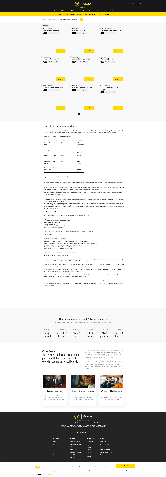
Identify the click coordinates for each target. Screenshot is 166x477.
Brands (54, 10)
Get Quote (60, 50)
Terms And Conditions (104, 444)
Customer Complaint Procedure (106, 452)
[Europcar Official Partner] (87, 4)
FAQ (53, 454)
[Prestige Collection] (78, 3)
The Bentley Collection (74, 460)
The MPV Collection (90, 452)
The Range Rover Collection (75, 452)
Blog (90, 10)
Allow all (126, 465)
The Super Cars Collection (90, 442)
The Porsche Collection (74, 447)
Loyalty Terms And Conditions (106, 449)
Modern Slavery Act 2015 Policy (106, 454)
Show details (49, 474)
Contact (97, 10)
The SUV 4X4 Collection (91, 450)
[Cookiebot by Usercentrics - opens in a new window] (38, 474)
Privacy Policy (103, 441)
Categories (63, 10)
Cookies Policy (103, 447)
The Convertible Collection (90, 455)
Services (82, 10)
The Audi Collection (73, 454)
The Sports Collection (91, 459)
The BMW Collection (74, 449)
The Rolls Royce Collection (75, 441)
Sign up (111, 10)
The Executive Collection (89, 446)
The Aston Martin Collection (75, 457)
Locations (73, 10)
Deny (125, 470)
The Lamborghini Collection (75, 444)
